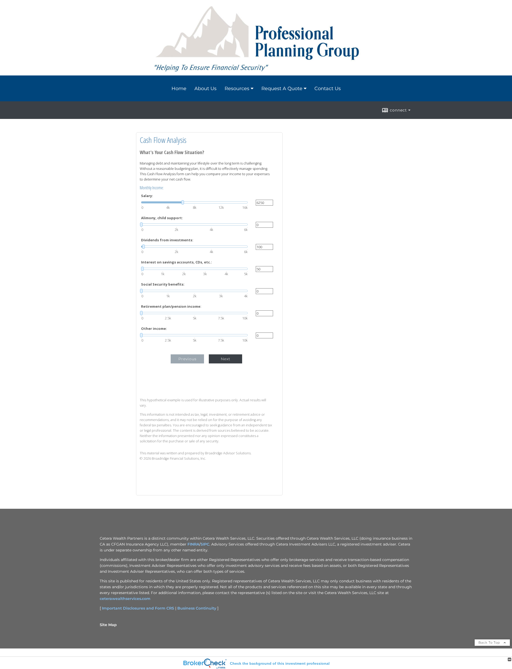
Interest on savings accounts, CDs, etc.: (176, 262)
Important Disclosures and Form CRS (138, 608)
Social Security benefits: (163, 284)
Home (178, 88)
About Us (205, 88)
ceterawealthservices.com (125, 598)
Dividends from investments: (167, 240)
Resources (237, 88)
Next (225, 358)
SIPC (205, 544)
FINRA (193, 544)
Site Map (108, 624)
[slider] (194, 202)
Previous (187, 358)
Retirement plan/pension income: (171, 306)
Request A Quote (281, 88)
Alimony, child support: (162, 218)
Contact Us (327, 88)
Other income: (154, 328)
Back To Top (489, 642)
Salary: (147, 196)
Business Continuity (196, 608)
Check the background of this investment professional (280, 663)
